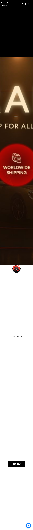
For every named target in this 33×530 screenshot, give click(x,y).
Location (10, 3)
